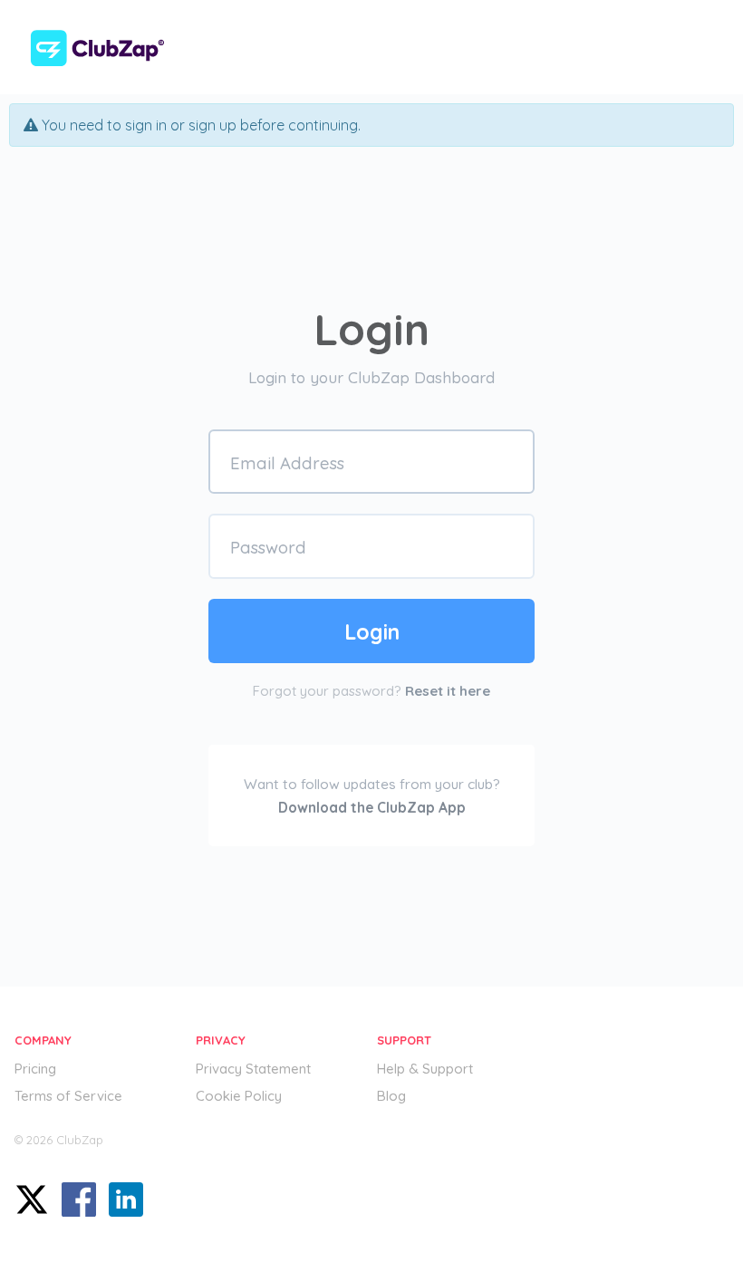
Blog (391, 1096)
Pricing (35, 1068)
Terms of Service (68, 1096)
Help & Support (425, 1068)
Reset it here (447, 690)
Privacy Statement (253, 1068)
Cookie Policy (239, 1096)
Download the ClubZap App (372, 807)
